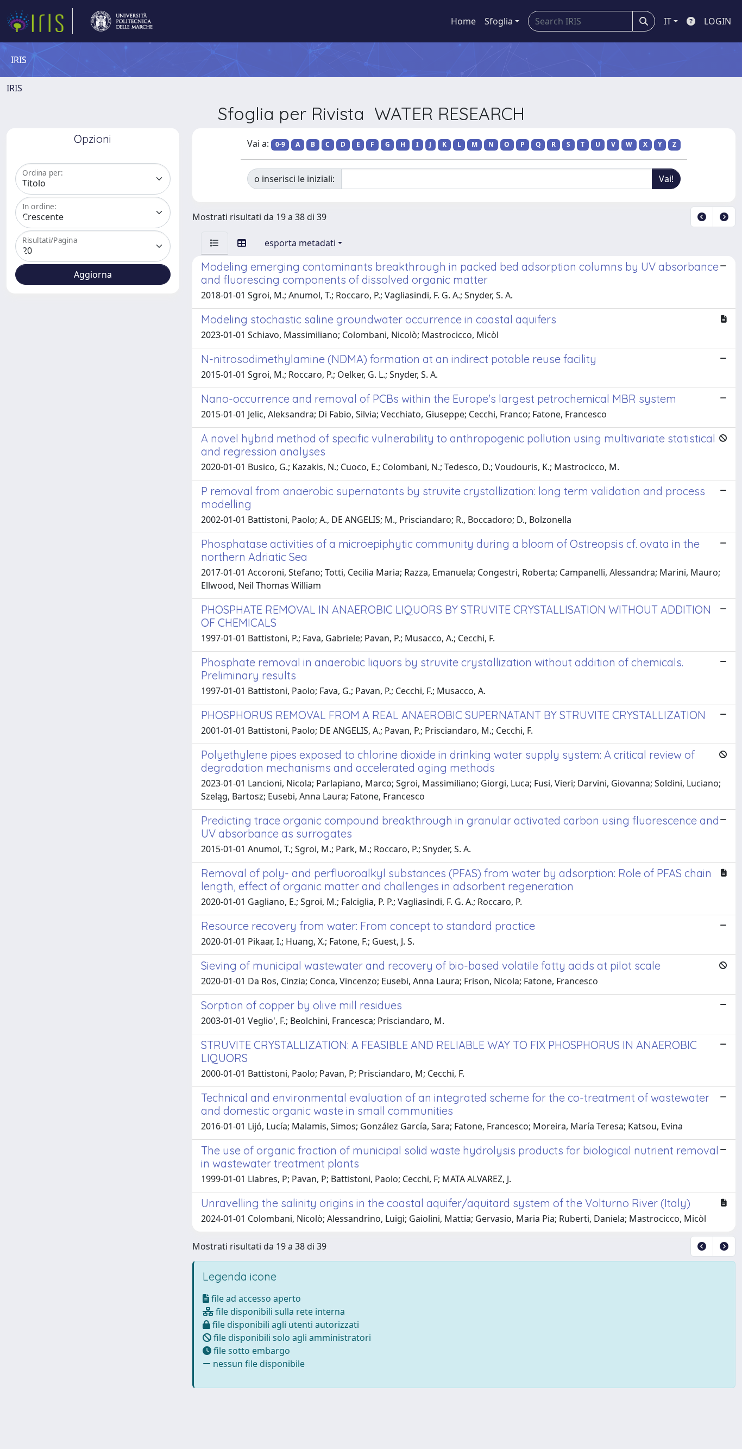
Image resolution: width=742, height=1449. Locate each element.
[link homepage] (40, 21)
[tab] (214, 243)
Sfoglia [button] (499, 21)
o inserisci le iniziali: (294, 179)
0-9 (280, 144)
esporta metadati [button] (300, 243)
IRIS (14, 88)
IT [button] (667, 21)
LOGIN (717, 21)
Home (463, 21)
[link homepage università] (121, 21)
